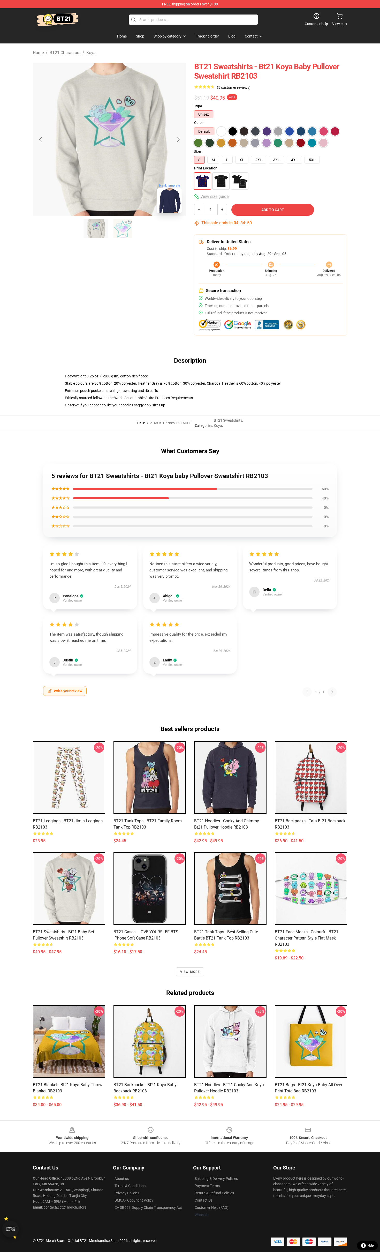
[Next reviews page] (332, 692)
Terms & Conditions (130, 1186)
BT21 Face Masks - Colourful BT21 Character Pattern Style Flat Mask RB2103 (306, 938)
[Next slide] (177, 139)
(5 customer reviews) (233, 87)
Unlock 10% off (10, 1229)
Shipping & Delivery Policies (216, 1178)
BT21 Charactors (65, 52)
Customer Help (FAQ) (212, 1207)
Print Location (205, 168)
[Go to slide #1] (95, 228)
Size (197, 152)
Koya (91, 52)
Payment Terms (207, 1186)
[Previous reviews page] (307, 692)
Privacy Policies (127, 1193)
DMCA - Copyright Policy (134, 1200)
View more (190, 972)
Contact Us (203, 1200)
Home (38, 52)
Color (198, 123)
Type (198, 106)
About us (122, 1178)
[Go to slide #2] (122, 228)
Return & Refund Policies (214, 1193)
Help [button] (371, 1245)
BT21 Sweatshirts (228, 420)
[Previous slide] (40, 139)
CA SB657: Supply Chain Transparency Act (148, 1207)
